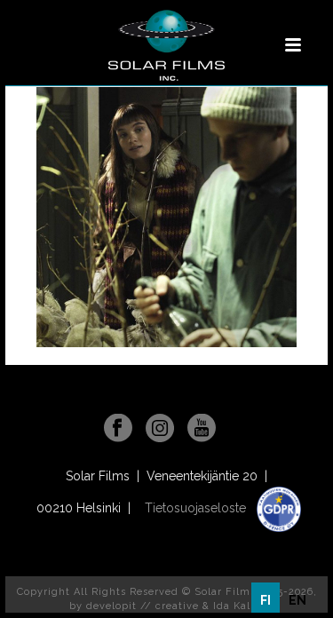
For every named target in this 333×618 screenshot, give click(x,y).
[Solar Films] (166, 45)
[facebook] (118, 429)
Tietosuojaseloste (197, 508)
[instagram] (160, 429)
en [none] (297, 600)
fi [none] (265, 600)
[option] (297, 600)
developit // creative (142, 606)
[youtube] (201, 429)
